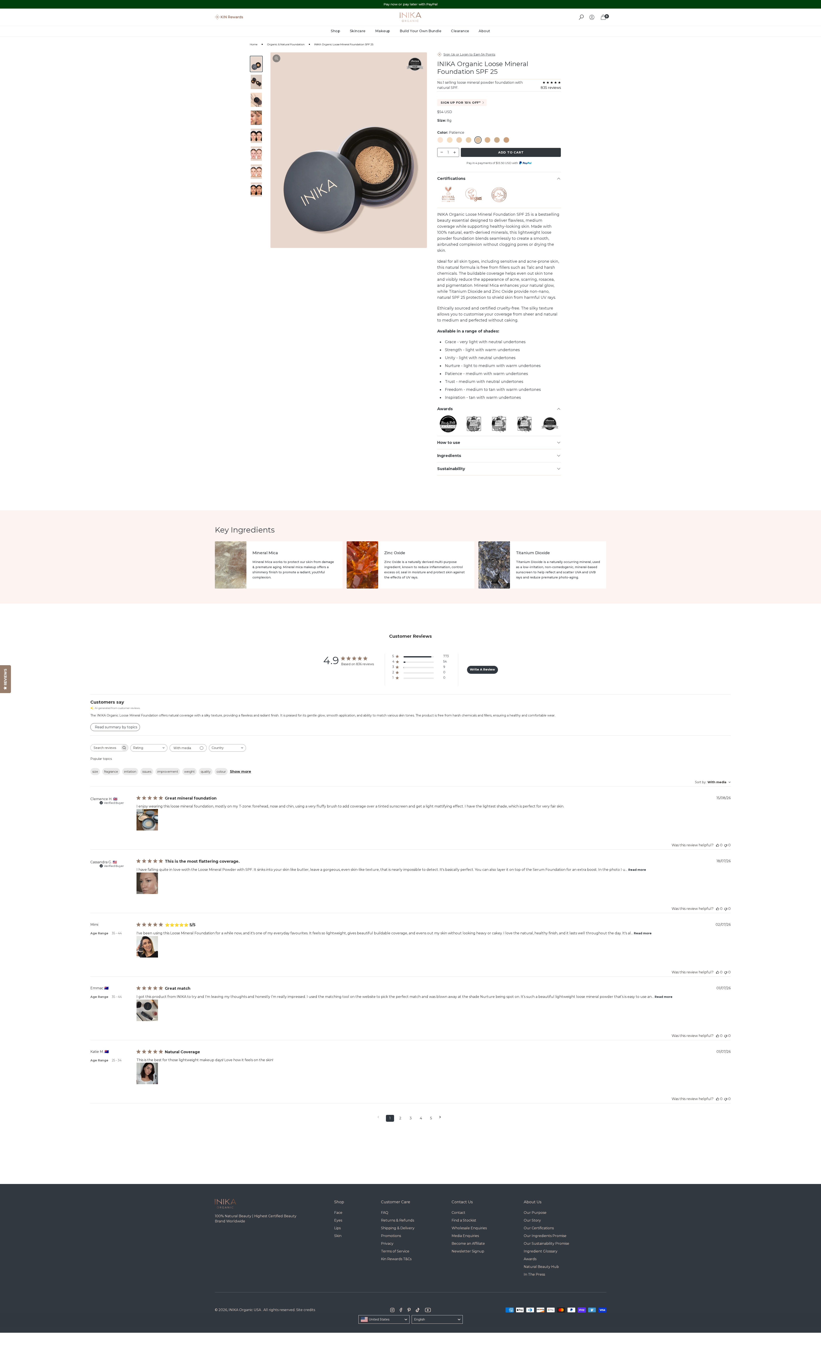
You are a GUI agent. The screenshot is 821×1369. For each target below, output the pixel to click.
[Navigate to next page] (441, 1117)
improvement (167, 772)
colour (221, 772)
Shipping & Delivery (397, 1228)
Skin (337, 1236)
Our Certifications (539, 1228)
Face (338, 1213)
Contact (458, 1213)
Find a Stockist (464, 1220)
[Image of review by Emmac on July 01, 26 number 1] (147, 1010)
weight (189, 772)
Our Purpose (535, 1213)
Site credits (305, 1310)
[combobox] (148, 748)
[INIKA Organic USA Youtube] (428, 1310)
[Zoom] (276, 58)
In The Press (534, 1274)
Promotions (391, 1236)
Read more (637, 870)
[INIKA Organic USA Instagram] (392, 1310)
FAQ (384, 1213)
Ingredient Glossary (540, 1251)
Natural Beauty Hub (541, 1267)
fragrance (111, 772)
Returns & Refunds (397, 1220)
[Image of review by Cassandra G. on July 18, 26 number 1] (147, 883)
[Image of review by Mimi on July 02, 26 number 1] (147, 947)
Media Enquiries (465, 1236)
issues (146, 772)
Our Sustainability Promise (546, 1244)
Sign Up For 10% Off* (461, 103)
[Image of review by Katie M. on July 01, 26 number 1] (147, 1073)
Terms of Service (395, 1251)
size (95, 772)
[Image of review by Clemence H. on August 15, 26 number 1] (147, 819)
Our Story (532, 1220)
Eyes (338, 1220)
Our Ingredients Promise (545, 1236)
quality (206, 772)
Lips (337, 1228)
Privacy (387, 1244)
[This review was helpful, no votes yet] (717, 845)
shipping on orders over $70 (410, 8)
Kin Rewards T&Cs (396, 1259)
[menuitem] (335, 31)
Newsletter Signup (468, 1251)
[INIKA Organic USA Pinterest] (409, 1310)
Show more (240, 771)
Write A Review (482, 669)
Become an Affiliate (468, 1244)
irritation (130, 772)
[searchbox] (105, 747)
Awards (530, 1259)
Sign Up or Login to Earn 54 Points (469, 54)
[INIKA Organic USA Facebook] (401, 1310)
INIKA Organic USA (245, 1310)
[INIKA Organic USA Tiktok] (418, 1310)
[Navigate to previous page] (380, 1117)
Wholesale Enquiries (469, 1228)
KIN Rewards (231, 17)
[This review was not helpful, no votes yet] (725, 845)
